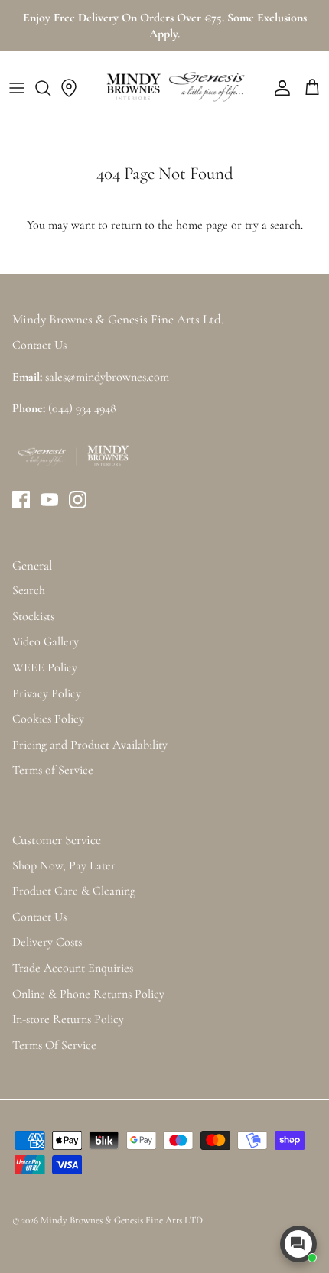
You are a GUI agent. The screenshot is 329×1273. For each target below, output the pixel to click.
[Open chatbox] (298, 1244)
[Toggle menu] (17, 88)
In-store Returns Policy (68, 1019)
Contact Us (39, 916)
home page (202, 224)
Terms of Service (52, 770)
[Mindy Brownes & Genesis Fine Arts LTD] (173, 88)
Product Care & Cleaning (73, 890)
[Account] (278, 88)
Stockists (33, 616)
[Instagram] (77, 499)
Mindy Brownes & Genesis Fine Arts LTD (122, 1220)
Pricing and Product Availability (90, 744)
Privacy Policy (46, 693)
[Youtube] (49, 499)
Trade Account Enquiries (72, 968)
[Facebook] (21, 499)
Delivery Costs (47, 942)
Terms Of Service (54, 1045)
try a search (273, 224)
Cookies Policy (48, 718)
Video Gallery (45, 641)
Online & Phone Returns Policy (88, 994)
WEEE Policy (44, 667)
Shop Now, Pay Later (64, 865)
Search (28, 590)
